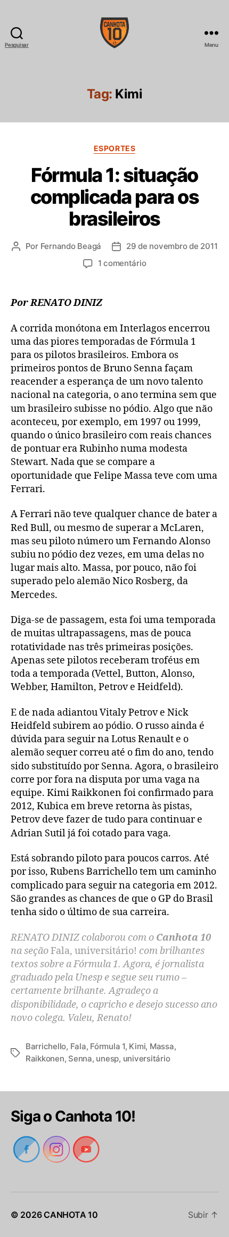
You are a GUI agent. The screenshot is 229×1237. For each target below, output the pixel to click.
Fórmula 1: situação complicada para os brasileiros (114, 196)
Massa (162, 1046)
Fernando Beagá (70, 246)
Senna (80, 1058)
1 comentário (122, 263)
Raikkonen (45, 1058)
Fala (78, 1046)
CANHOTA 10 (70, 1214)
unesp (107, 1058)
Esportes (114, 148)
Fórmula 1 (107, 1046)
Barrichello (46, 1046)
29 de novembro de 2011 (171, 246)
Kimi (137, 1046)
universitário (146, 1058)
